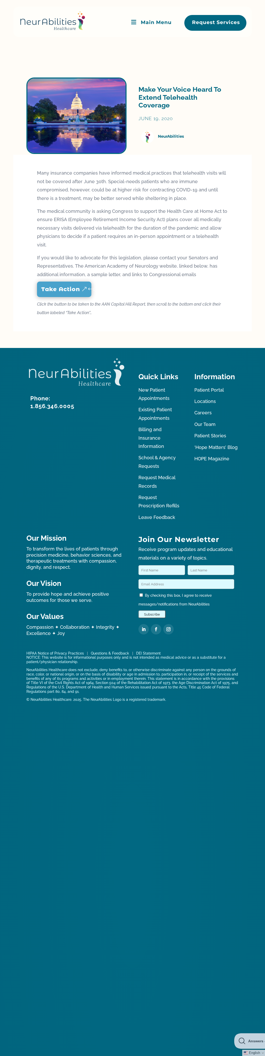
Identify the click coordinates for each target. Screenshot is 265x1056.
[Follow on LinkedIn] (143, 629)
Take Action (60, 289)
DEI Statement (148, 653)
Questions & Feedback (110, 653)
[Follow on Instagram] (168, 629)
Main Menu (156, 22)
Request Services (216, 22)
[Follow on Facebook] (156, 629)
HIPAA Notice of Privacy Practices (55, 653)
